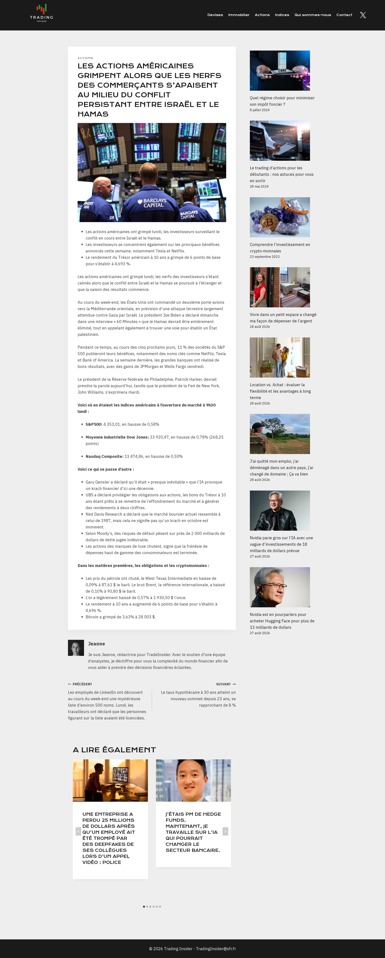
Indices (282, 15)
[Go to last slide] (78, 831)
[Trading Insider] (41, 15)
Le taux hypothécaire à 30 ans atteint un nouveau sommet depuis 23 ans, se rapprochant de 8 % (198, 695)
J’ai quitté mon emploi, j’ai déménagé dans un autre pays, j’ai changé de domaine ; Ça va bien (281, 467)
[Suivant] (225, 831)
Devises (215, 15)
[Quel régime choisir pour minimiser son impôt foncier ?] (283, 71)
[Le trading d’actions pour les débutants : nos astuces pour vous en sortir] (283, 141)
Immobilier (238, 15)
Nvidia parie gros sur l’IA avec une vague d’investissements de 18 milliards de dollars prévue (281, 544)
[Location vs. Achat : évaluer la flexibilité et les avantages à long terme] (283, 357)
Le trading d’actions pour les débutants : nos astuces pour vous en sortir (282, 174)
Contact (344, 15)
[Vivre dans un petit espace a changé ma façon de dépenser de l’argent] (283, 287)
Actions (262, 15)
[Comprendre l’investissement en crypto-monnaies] (283, 217)
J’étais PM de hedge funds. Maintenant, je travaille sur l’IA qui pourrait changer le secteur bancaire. (193, 832)
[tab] (144, 907)
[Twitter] (363, 15)
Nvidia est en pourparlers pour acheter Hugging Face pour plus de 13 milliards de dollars (282, 621)
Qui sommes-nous (313, 15)
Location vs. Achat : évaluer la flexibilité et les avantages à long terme (280, 391)
